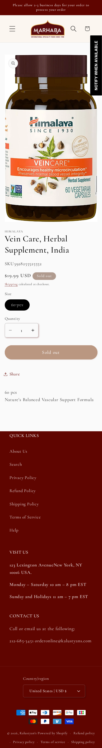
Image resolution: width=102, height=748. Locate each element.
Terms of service (53, 742)
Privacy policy (24, 742)
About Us (18, 451)
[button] (12, 28)
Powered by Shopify (53, 733)
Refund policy (84, 733)
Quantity (12, 318)
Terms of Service (25, 517)
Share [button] (14, 374)
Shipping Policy (24, 504)
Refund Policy (22, 490)
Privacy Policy (23, 477)
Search (15, 464)
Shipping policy (83, 742)
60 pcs (20, 306)
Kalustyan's (28, 733)
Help (14, 530)
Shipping (11, 284)
